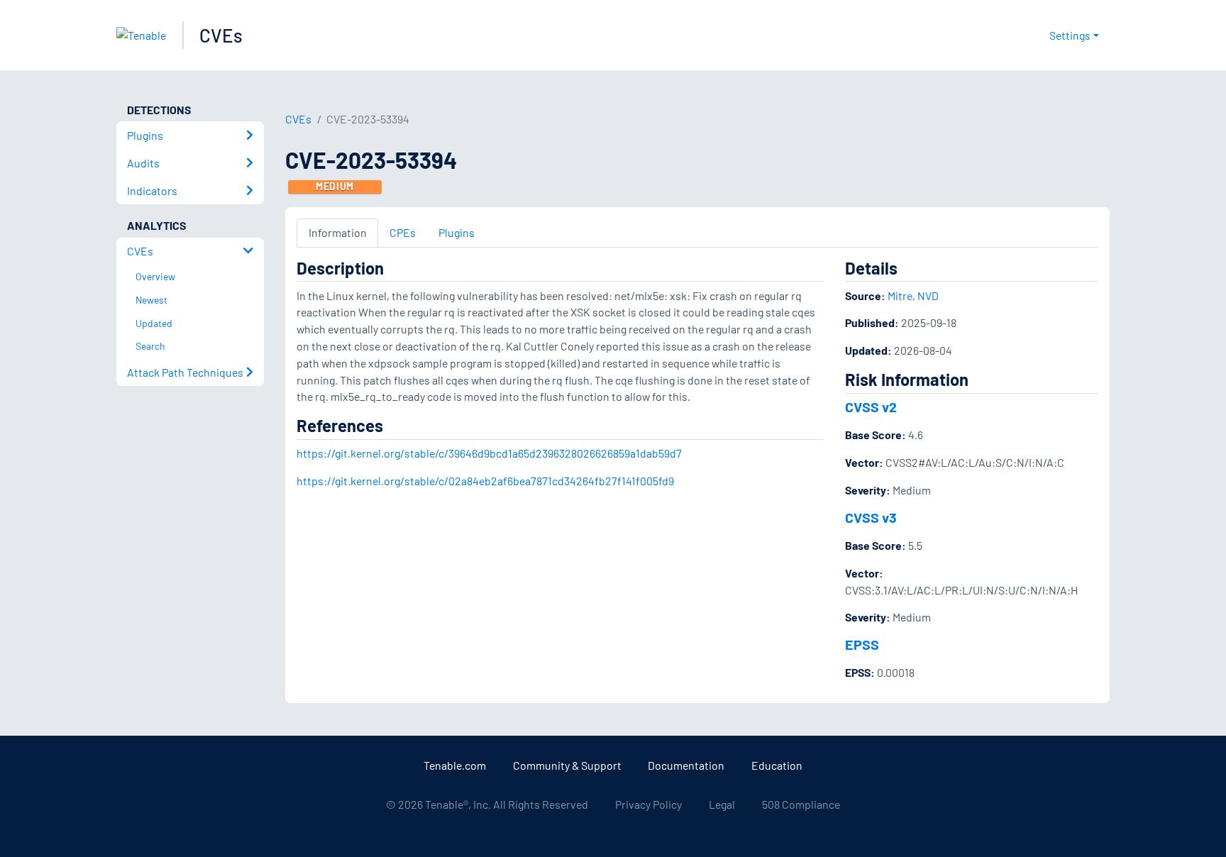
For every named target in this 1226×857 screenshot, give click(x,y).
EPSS (862, 644)
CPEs (403, 232)
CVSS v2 (871, 406)
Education (776, 765)
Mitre (900, 295)
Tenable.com (455, 765)
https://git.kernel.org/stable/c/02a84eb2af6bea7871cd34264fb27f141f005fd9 (485, 480)
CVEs (221, 35)
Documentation (686, 765)
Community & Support (567, 765)
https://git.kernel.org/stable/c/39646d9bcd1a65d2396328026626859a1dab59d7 (489, 453)
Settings (1069, 35)
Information (338, 232)
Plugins (456, 232)
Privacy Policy (648, 804)
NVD (928, 295)
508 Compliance (801, 804)
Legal (722, 804)
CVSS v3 (871, 517)
